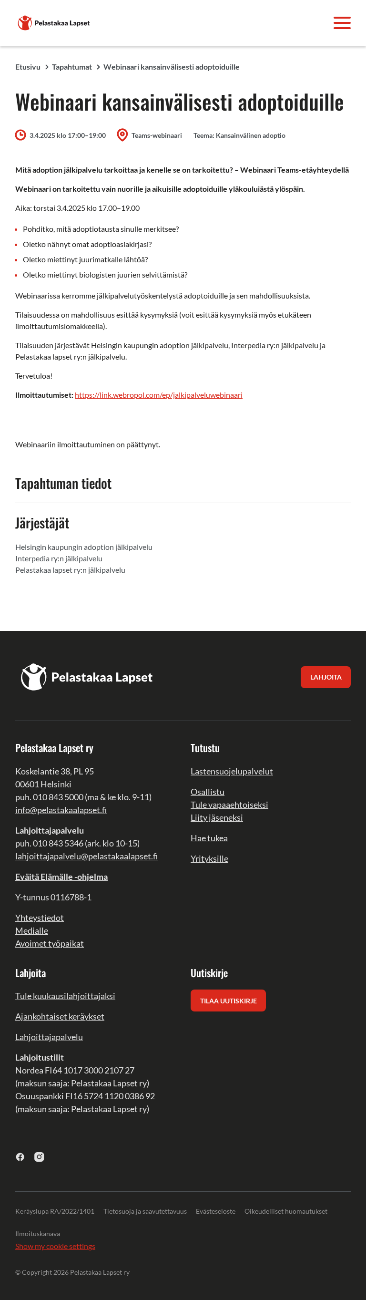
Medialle (31, 930)
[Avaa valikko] (342, 23)
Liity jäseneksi (217, 817)
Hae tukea (209, 838)
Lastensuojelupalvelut (232, 771)
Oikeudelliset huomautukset (285, 1211)
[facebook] (20, 1157)
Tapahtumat (72, 66)
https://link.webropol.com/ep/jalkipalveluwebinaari (159, 394)
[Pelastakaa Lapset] (54, 21)
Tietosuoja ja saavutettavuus (145, 1211)
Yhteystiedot (39, 917)
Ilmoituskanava (37, 1233)
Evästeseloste (215, 1211)
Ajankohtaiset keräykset (59, 1016)
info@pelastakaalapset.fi (61, 810)
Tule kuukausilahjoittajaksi (65, 995)
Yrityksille (209, 858)
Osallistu (207, 791)
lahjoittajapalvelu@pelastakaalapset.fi (86, 856)
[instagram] (39, 1157)
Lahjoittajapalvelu (49, 1037)
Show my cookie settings (55, 1245)
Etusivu (28, 66)
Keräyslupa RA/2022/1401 (54, 1211)
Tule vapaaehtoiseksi (229, 804)
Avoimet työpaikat (49, 943)
